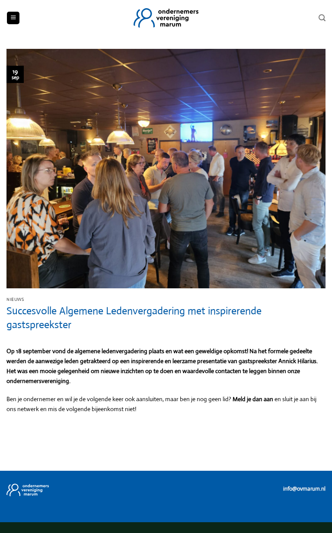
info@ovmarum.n (303, 488)
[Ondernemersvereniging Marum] (166, 18)
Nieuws (15, 299)
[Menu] (13, 18)
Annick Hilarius (297, 361)
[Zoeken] (322, 18)
